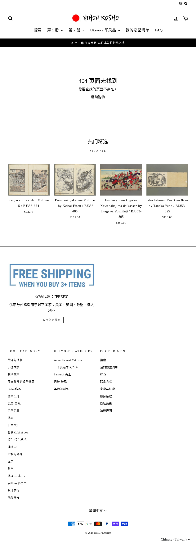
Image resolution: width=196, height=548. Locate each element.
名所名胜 (14, 410)
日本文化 (14, 425)
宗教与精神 (15, 454)
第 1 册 (53, 30)
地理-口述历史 (17, 476)
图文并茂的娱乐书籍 (21, 381)
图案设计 (14, 396)
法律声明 (106, 410)
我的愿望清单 (137, 30)
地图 (11, 417)
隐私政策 (106, 403)
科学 (11, 468)
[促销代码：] (52, 276)
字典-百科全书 (17, 483)
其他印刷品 (61, 389)
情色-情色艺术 (17, 439)
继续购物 (98, 97)
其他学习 (14, 490)
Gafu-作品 (14, 389)
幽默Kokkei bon (18, 432)
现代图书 (14, 497)
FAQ (159, 30)
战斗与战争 (15, 360)
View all (98, 151)
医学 (11, 461)
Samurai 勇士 (62, 374)
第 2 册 (75, 30)
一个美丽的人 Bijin (66, 367)
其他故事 (14, 374)
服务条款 (106, 396)
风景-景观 (14, 403)
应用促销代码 (52, 320)
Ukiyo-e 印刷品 (103, 30)
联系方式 (106, 381)
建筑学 (12, 447)
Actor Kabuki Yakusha (68, 360)
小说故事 (14, 367)
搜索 (37, 30)
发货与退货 (107, 389)
